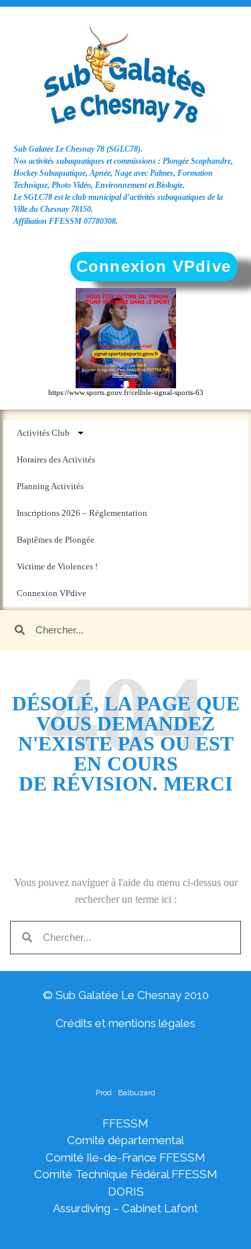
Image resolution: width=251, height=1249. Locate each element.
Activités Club (43, 433)
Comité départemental (125, 1140)
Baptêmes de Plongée (55, 540)
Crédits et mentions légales (125, 1023)
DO (116, 1191)
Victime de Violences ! (57, 566)
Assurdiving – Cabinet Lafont (125, 1208)
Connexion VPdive (51, 593)
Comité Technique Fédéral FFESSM (126, 1174)
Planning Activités (50, 486)
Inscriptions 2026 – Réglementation (82, 513)
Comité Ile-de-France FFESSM (125, 1157)
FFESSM (125, 1123)
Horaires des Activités (56, 459)
